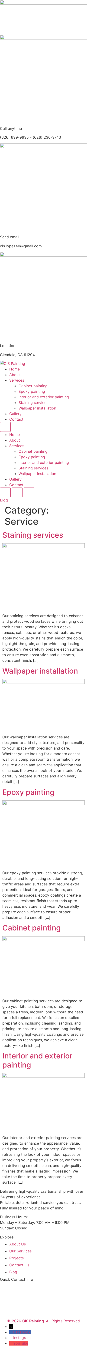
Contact (16, 419)
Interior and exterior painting (44, 397)
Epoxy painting (32, 391)
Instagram (22, 1337)
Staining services (33, 402)
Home (14, 369)
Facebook (22, 1332)
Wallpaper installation (37, 408)
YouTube (20, 1343)
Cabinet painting (33, 385)
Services (16, 380)
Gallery (15, 413)
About (14, 374)
